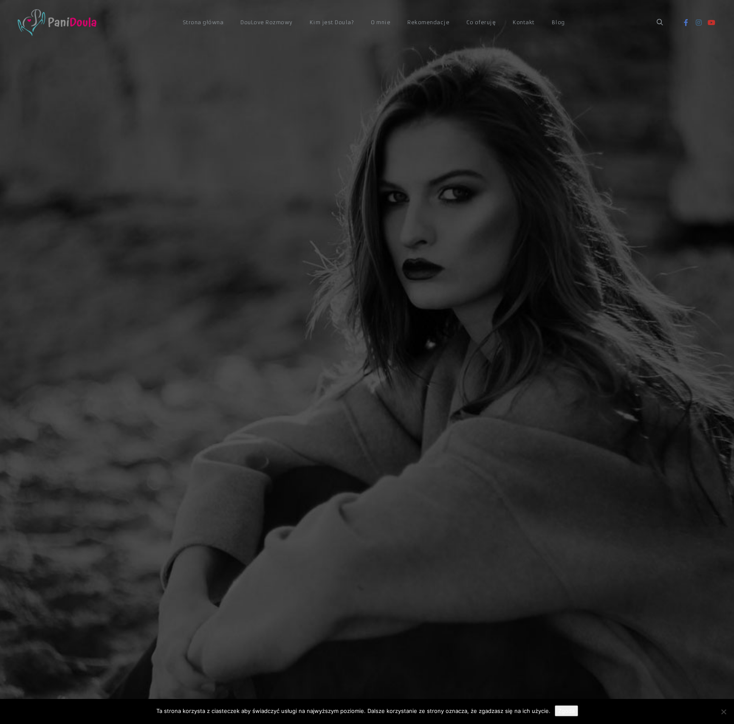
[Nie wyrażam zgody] (723, 711)
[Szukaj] (659, 22)
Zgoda (566, 710)
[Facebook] (686, 22)
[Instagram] (698, 22)
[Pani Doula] (59, 22)
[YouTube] (711, 22)
